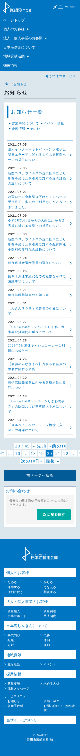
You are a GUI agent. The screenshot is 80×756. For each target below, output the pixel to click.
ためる (12, 582)
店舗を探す (55, 514)
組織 (11, 640)
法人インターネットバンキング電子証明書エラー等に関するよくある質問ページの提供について (37, 154)
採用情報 (10, 65)
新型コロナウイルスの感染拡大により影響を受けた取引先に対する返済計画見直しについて (37, 178)
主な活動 (14, 664)
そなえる (50, 587)
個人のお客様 (14, 29)
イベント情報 (54, 123)
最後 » (52, 461)
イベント (50, 664)
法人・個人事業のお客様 (22, 38)
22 (65, 453)
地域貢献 (13, 655)
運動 (47, 645)
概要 (47, 635)
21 (57, 453)
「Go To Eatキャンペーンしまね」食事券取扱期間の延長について (36, 329)
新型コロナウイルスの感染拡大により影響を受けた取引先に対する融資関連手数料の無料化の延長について (37, 244)
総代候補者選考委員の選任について (35, 263)
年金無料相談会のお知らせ (28, 295)
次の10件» (32, 461)
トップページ (7, 84)
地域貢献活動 (14, 56)
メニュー (63, 7)
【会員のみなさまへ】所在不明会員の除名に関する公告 (37, 366)
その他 (35, 128)
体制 (47, 640)
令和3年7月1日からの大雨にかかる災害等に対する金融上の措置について (36, 223)
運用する (14, 587)
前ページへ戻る (40, 475)
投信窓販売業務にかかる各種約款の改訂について (37, 385)
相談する (50, 592)
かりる (48, 582)
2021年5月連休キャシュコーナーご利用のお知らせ (36, 348)
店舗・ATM (51, 701)
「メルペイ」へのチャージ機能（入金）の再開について (35, 427)
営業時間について (25, 123)
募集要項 (14, 683)
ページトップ (14, 20)
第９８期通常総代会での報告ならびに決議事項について (37, 279)
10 (17, 453)
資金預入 (14, 611)
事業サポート (17, 616)
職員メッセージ (18, 688)
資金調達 (50, 611)
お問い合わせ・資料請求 (59, 708)
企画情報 (18, 128)
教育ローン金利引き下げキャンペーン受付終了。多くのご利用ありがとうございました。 (37, 202)
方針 (11, 645)
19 (41, 453)
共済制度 (50, 616)
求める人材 (51, 683)
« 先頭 (39, 445)
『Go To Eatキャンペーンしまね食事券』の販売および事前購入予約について (37, 406)
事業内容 (14, 635)
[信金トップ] (17, 11)
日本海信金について (19, 47)
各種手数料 (15, 706)
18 (33, 453)
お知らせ (14, 701)
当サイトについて (21, 720)
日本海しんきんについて (27, 626)
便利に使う (15, 592)
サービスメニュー (16, 696)
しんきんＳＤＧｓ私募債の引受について (37, 311)
